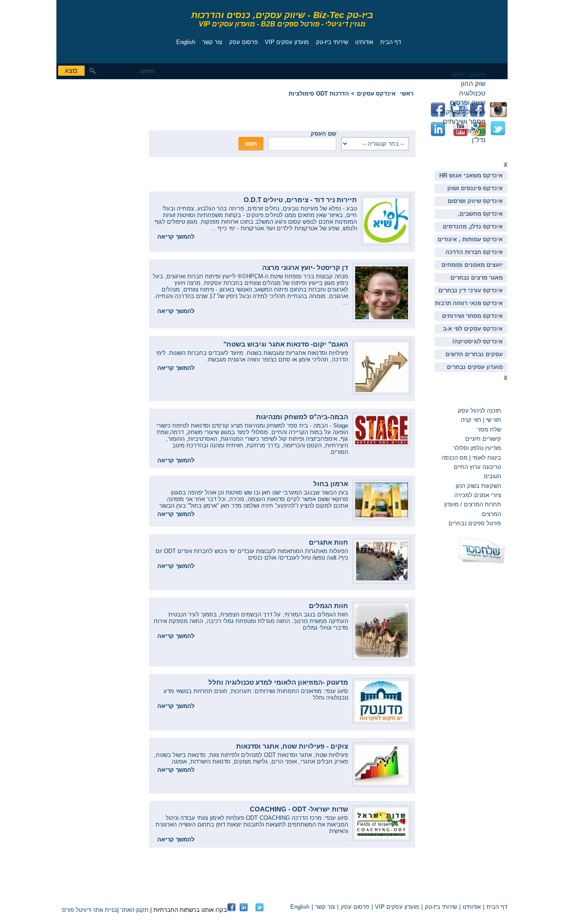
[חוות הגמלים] (381, 658)
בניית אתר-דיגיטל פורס (89, 910)
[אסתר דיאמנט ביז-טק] (243, 910)
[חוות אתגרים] (381, 581)
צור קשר (212, 42)
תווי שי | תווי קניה (480, 420)
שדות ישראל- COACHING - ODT (299, 809)
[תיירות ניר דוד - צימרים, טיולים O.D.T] (386, 243)
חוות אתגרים (328, 542)
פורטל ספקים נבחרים (475, 523)
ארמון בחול (330, 483)
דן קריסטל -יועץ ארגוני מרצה (305, 267)
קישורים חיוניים (483, 438)
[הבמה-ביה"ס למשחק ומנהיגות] (381, 445)
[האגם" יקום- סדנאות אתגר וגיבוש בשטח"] (381, 392)
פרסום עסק (243, 42)
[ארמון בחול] (381, 518)
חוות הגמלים (328, 605)
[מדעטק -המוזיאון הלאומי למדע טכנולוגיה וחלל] (381, 722)
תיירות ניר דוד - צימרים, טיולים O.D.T (300, 199)
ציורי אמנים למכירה (477, 495)
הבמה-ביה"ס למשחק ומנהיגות (302, 416)
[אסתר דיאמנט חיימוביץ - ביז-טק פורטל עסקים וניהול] (231, 910)
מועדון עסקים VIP (287, 42)
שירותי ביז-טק (332, 42)
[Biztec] (96, 29)
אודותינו (364, 42)
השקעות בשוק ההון (478, 486)
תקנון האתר (134, 910)
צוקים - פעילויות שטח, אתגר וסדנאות (292, 746)
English (185, 42)
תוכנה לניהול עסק (479, 410)
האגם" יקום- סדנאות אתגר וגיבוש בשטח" (285, 344)
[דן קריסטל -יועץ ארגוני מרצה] (381, 320)
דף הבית (390, 42)
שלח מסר (489, 429)
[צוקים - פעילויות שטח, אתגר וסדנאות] (381, 785)
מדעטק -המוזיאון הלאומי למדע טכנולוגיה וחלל (278, 682)
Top (405, 892)
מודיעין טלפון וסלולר (477, 448)
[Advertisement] (82, 143)
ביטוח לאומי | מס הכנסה (471, 457)
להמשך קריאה (175, 236)
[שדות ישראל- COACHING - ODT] (381, 839)
